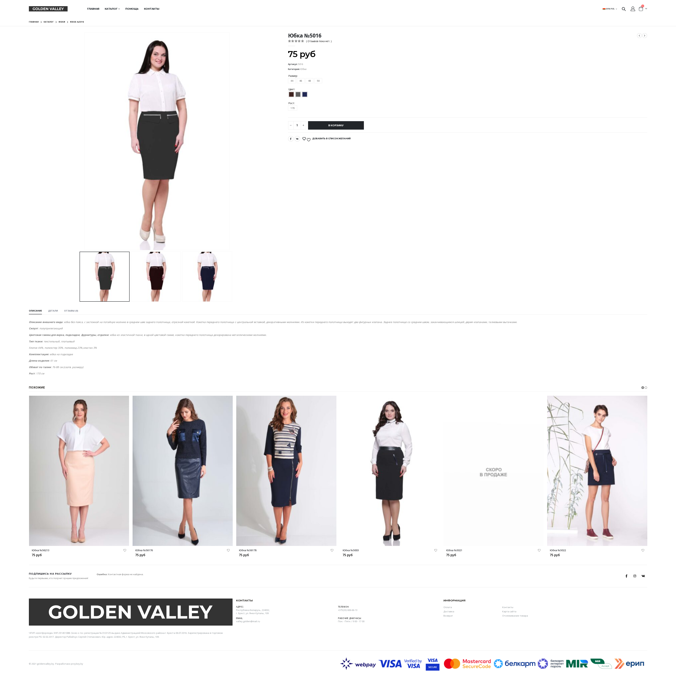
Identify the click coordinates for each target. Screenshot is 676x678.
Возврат (448, 615)
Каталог (111, 8)
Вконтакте (297, 139)
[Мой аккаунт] (633, 9)
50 (318, 80)
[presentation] (84, 141)
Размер (292, 75)
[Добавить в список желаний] (124, 551)
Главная (93, 8)
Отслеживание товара (515, 615)
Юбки (303, 69)
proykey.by (77, 663)
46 (300, 80)
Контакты (151, 8)
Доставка (448, 611)
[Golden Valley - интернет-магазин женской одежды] (48, 8)
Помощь (132, 8)
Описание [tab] (35, 310)
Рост (291, 103)
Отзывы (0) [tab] (71, 310)
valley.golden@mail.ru (248, 621)
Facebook (291, 139)
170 (292, 108)
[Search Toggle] (623, 8)
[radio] (291, 94)
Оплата (447, 607)
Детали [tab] (53, 310)
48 (309, 80)
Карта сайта (509, 611)
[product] (79, 471)
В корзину (336, 125)
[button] (642, 387)
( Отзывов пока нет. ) (319, 41)
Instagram (634, 576)
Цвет (291, 89)
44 (291, 80)
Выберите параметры (123, 401)
